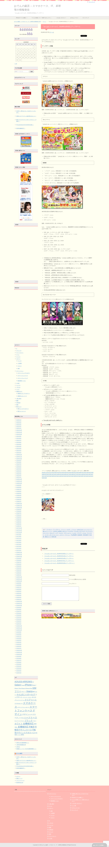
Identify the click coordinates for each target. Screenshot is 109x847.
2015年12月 (19, 577)
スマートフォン (19, 371)
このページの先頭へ (99, 845)
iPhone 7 (34, 685)
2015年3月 (18, 595)
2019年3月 (18, 497)
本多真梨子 (86, 535)
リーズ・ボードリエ (50, 535)
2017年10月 (19, 532)
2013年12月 (19, 625)
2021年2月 (18, 450)
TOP (27, 21)
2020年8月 (18, 462)
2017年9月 (18, 534)
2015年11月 (19, 579)
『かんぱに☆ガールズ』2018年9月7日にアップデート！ (59, 560)
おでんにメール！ (74, 17)
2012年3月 (18, 668)
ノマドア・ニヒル (81, 533)
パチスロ (18, 387)
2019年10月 (19, 483)
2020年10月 (19, 458)
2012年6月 (18, 662)
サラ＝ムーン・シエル (70, 533)
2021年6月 (18, 442)
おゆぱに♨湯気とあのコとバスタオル (63, 531)
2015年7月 (18, 587)
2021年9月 (18, 436)
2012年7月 (18, 660)
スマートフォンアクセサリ (24, 373)
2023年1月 (18, 420)
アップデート (56, 529)
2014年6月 (18, 613)
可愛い (16, 727)
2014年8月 (18, 609)
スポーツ (18, 358)
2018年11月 (19, 505)
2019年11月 (19, 481)
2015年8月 (18, 585)
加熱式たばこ (19, 391)
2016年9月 (18, 558)
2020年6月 (18, 466)
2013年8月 (18, 634)
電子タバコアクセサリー (23, 408)
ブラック (29, 720)
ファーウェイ (21, 720)
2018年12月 (19, 503)
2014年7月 (18, 611)
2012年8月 (18, 658)
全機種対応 (28, 723)
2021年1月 (18, 452)
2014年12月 (19, 601)
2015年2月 (18, 597)
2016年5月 (18, 566)
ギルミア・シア (54, 533)
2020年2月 (18, 475)
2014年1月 (18, 623)
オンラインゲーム (20, 700)
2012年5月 (18, 664)
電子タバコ (18, 406)
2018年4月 (18, 519)
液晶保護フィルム (22, 380)
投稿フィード (19, 778)
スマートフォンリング (23, 378)
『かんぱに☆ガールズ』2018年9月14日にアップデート (59, 558)
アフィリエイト (19, 352)
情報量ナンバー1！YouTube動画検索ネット (26, 748)
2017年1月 (18, 550)
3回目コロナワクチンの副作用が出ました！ (26, 116)
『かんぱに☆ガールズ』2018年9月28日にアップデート (59, 553)
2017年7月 (18, 538)
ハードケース (30, 717)
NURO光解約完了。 (20, 128)
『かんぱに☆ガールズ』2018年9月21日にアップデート (59, 556)
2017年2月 (18, 548)
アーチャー (49, 529)
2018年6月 (18, 515)
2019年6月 (18, 491)
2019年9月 (18, 485)
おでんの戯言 (19, 753)
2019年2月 (18, 499)
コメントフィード (20, 780)
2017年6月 (18, 540)
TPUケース (23, 691)
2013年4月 (18, 642)
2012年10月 (19, 654)
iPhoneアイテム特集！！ (22, 17)
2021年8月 (18, 438)
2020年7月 (18, 464)
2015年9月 (18, 583)
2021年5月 (18, 444)
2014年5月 (18, 615)
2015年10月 (19, 581)
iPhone (28, 684)
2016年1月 (18, 575)
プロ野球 (20, 363)
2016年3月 (18, 570)
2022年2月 (18, 426)
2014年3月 (18, 619)
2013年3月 (18, 644)
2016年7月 (18, 562)
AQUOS (18, 681)
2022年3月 (18, 424)
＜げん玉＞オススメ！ (61, 17)
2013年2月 (18, 646)
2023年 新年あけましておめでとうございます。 (26, 111)
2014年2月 (18, 621)
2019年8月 (18, 487)
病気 (17, 404)
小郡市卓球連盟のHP (21, 744)
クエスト (61, 533)
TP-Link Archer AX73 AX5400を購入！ (25, 124)
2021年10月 (19, 434)
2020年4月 (18, 471)
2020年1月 (18, 477)
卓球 (19, 368)
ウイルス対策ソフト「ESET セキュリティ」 (42, 17)
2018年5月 (18, 517)
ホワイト (19, 724)
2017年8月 (18, 536)
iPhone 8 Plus (29, 688)
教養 (17, 400)
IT (16, 348)
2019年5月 (18, 493)
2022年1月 (18, 428)
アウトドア (18, 350)
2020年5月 (18, 468)
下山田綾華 (74, 535)
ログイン (18, 776)
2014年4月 (18, 617)
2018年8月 (18, 511)
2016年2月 (18, 572)
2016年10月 (19, 556)
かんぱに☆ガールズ (79, 531)
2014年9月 (18, 607)
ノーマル (21, 717)
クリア (28, 700)
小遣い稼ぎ (18, 398)
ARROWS (27, 681)
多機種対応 (23, 727)
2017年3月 (18, 546)
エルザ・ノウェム (71, 529)
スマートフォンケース (23, 375)
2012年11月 (19, 652)
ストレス (18, 356)
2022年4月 (18, 422)
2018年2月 (18, 524)
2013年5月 (18, 640)
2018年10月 (19, 507)
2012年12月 (19, 650)
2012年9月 (18, 656)
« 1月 (16, 63)
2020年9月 (18, 460)
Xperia (29, 691)
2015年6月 (18, 589)
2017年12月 (19, 528)
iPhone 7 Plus (18, 688)
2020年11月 (19, 456)
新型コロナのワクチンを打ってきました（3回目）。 (26, 120)
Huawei (23, 685)
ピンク (16, 720)
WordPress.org (19, 782)
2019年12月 (19, 479)
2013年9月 (18, 632)
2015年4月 (18, 593)
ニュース (18, 385)
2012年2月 (18, 670)
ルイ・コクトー (60, 535)
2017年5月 (18, 542)
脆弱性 (22, 734)
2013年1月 (18, 648)
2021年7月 (18, 440)
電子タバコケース (22, 411)
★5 (34, 691)
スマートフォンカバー (23, 707)
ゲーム (51, 32)
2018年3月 (18, 522)
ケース (34, 700)
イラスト (30, 697)
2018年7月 (18, 513)
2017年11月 (19, 530)
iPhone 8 (23, 688)
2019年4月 (18, 495)
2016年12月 (19, 552)
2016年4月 (18, 568)
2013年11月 (19, 628)
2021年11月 (19, 432)
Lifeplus (18, 746)
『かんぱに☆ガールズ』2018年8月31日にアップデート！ (59, 563)
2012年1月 (18, 672)
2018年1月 (18, 526)
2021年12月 (19, 430)
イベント (63, 529)
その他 (17, 383)
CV (33, 682)
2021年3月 (18, 448)
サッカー (20, 360)
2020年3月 (18, 473)
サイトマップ (86, 17)
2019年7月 (18, 489)
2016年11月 (19, 554)
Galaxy (18, 685)
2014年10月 (19, 605)
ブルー (34, 720)
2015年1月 (18, 599)
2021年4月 (18, 446)
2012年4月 (18, 666)
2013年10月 (19, 630)
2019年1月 (18, 501)
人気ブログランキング (26, 89)
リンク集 (74, 805)
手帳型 (32, 727)
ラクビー (20, 366)
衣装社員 (53, 536)
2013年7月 (18, 636)
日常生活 (18, 402)
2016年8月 (18, 560)
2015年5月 (18, 591)
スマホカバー (19, 703)
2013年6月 (18, 638)
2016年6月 (18, 564)
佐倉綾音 (79, 535)
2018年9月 (18, 509)
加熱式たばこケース (22, 396)
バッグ (17, 389)
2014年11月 (19, 603)
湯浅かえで (48, 536)
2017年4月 (18, 544)
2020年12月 (19, 454)
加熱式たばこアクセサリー (24, 393)
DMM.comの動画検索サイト (22, 742)
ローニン (67, 535)
